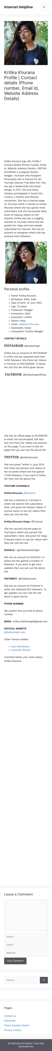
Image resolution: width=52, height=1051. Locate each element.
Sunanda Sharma (21, 650)
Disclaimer (10, 1020)
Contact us (10, 1015)
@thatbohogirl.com (14, 632)
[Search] (44, 980)
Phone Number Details (16, 1025)
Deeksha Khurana (29, 324)
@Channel (29, 493)
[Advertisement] (26, 132)
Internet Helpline (18, 7)
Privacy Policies (12, 1030)
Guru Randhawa (20, 646)
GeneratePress (26, 1046)
